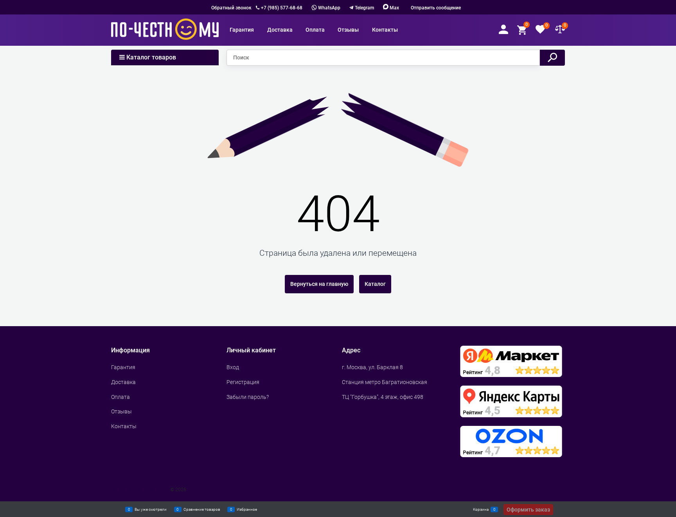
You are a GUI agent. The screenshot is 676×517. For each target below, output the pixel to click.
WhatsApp (328, 8)
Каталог (375, 284)
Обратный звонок (231, 8)
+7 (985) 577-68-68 (281, 8)
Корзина (481, 509)
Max (393, 8)
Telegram (364, 8)
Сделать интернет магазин (138, 489)
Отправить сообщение (436, 8)
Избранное (247, 509)
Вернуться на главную (319, 284)
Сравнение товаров (201, 509)
